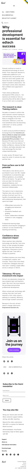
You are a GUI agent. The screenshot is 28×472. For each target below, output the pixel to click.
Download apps (6, 448)
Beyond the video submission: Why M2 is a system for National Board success (13, 424)
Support (4, 439)
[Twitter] (4, 361)
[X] (18, 454)
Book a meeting (14, 350)
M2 (5, 367)
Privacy (24, 464)
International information (9, 444)
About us (4, 442)
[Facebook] (8, 361)
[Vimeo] (14, 454)
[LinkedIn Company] (10, 454)
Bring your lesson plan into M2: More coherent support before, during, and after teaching (13, 417)
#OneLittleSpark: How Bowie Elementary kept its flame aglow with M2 (13, 432)
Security (4, 451)
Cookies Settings (21, 461)
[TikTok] (7, 454)
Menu (14, 6)
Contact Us (23, 466)
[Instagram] (3, 454)
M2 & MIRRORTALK (16, 367)
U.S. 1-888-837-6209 (20, 468)
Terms (24, 463)
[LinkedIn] (12, 361)
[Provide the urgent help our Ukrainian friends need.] (25, 2)
